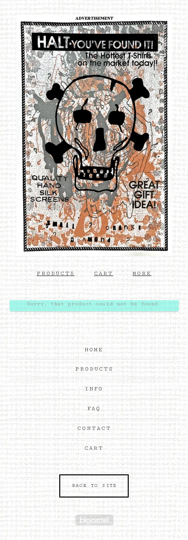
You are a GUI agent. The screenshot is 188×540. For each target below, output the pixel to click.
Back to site (94, 485)
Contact (94, 428)
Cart (103, 273)
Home (94, 349)
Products (56, 273)
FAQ (94, 408)
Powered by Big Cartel (94, 520)
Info (94, 389)
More (142, 273)
